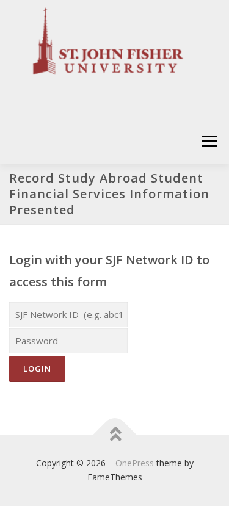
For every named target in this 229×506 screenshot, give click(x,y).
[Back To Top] (114, 434)
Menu (208, 141)
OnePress (134, 463)
